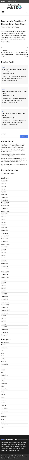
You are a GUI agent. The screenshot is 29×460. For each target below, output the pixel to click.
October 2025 (4, 208)
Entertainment (4, 364)
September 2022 (5, 310)
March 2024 (4, 260)
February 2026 (4, 197)
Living (2, 391)
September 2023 (5, 277)
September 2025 (5, 211)
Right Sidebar (4, 411)
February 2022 (4, 329)
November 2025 (5, 205)
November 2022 (5, 304)
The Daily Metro (17, 456)
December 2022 (5, 302)
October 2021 (4, 332)
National (3, 394)
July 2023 (3, 282)
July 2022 (3, 315)
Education (3, 361)
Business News (4, 347)
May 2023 (3, 288)
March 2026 (4, 194)
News (2, 397)
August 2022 (4, 313)
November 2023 (5, 271)
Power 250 (3, 405)
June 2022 (3, 318)
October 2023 (4, 274)
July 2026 (3, 183)
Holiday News (4, 375)
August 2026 (4, 181)
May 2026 (3, 189)
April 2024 (3, 258)
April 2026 (3, 192)
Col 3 (2, 356)
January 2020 (4, 335)
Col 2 (2, 353)
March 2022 (4, 326)
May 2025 (3, 222)
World (2, 427)
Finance (3, 369)
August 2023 (4, 280)
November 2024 (5, 238)
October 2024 (4, 241)
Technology (4, 416)
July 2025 (3, 216)
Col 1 (8, 42)
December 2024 (5, 236)
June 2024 (3, 252)
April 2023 (3, 291)
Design (3, 358)
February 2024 (4, 263)
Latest (2, 380)
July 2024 (3, 249)
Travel (2, 419)
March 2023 (4, 293)
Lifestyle (3, 386)
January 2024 (4, 266)
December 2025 (5, 202)
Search (3, 134)
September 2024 (5, 244)
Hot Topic (3, 378)
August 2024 (4, 247)
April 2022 (3, 324)
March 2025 (4, 227)
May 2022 (3, 321)
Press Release (4, 408)
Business (3, 345)
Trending (3, 422)
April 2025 (3, 225)
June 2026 (3, 186)
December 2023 (5, 269)
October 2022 (4, 307)
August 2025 (4, 214)
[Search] (26, 13)
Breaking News (5, 342)
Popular (3, 402)
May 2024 (3, 255)
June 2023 (3, 285)
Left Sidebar (4, 383)
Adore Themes (14, 458)
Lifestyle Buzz (4, 389)
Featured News (4, 367)
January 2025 (4, 233)
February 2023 (4, 296)
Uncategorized (4, 424)
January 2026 (4, 200)
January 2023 (4, 299)
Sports (2, 413)
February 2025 (4, 230)
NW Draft (3, 400)
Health (2, 372)
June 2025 (3, 219)
